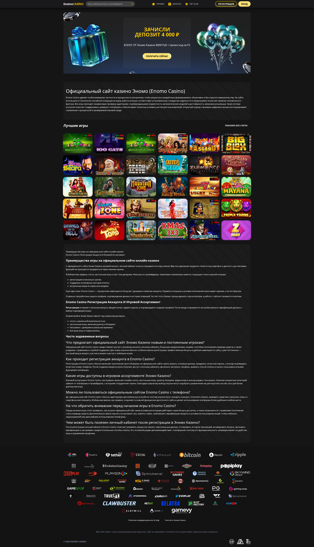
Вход (244, 3)
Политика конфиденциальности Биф (143, 520)
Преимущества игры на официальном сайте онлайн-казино (95, 251)
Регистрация (226, 3)
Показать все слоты (236, 125)
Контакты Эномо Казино (175, 520)
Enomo (73, 4)
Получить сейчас (157, 56)
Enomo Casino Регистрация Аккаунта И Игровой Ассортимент (95, 254)
